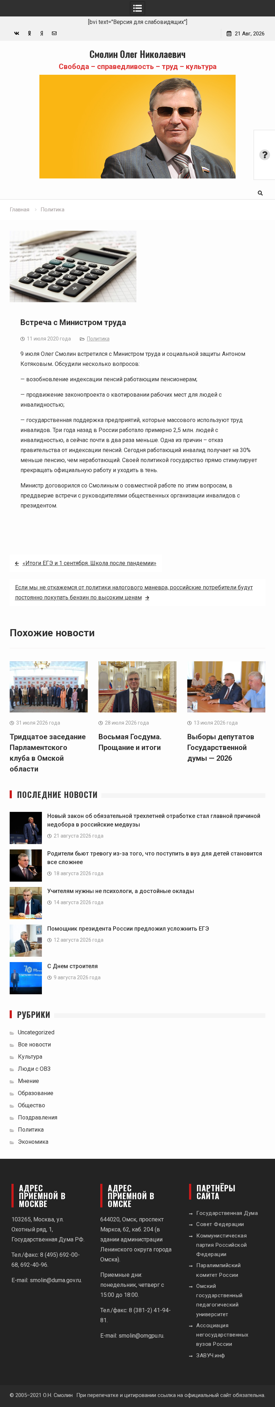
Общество (31, 1105)
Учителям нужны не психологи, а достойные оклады (120, 891)
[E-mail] (54, 33)
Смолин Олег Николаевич (137, 53)
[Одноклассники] (29, 33)
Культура (30, 1056)
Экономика (33, 1141)
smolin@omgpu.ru (141, 1335)
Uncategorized (36, 1032)
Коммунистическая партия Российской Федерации (221, 1245)
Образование (35, 1093)
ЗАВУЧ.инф (210, 1355)
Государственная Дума (227, 1213)
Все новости (34, 1044)
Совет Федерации (220, 1224)
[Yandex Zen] (41, 33)
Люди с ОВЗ (34, 1068)
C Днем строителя (72, 966)
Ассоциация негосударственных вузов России (222, 1335)
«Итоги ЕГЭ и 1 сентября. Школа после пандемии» (89, 563)
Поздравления (37, 1117)
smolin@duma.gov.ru (55, 1280)
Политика (98, 339)
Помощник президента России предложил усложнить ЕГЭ (128, 928)
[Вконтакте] (16, 33)
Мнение (28, 1081)
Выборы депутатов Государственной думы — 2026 (220, 747)
